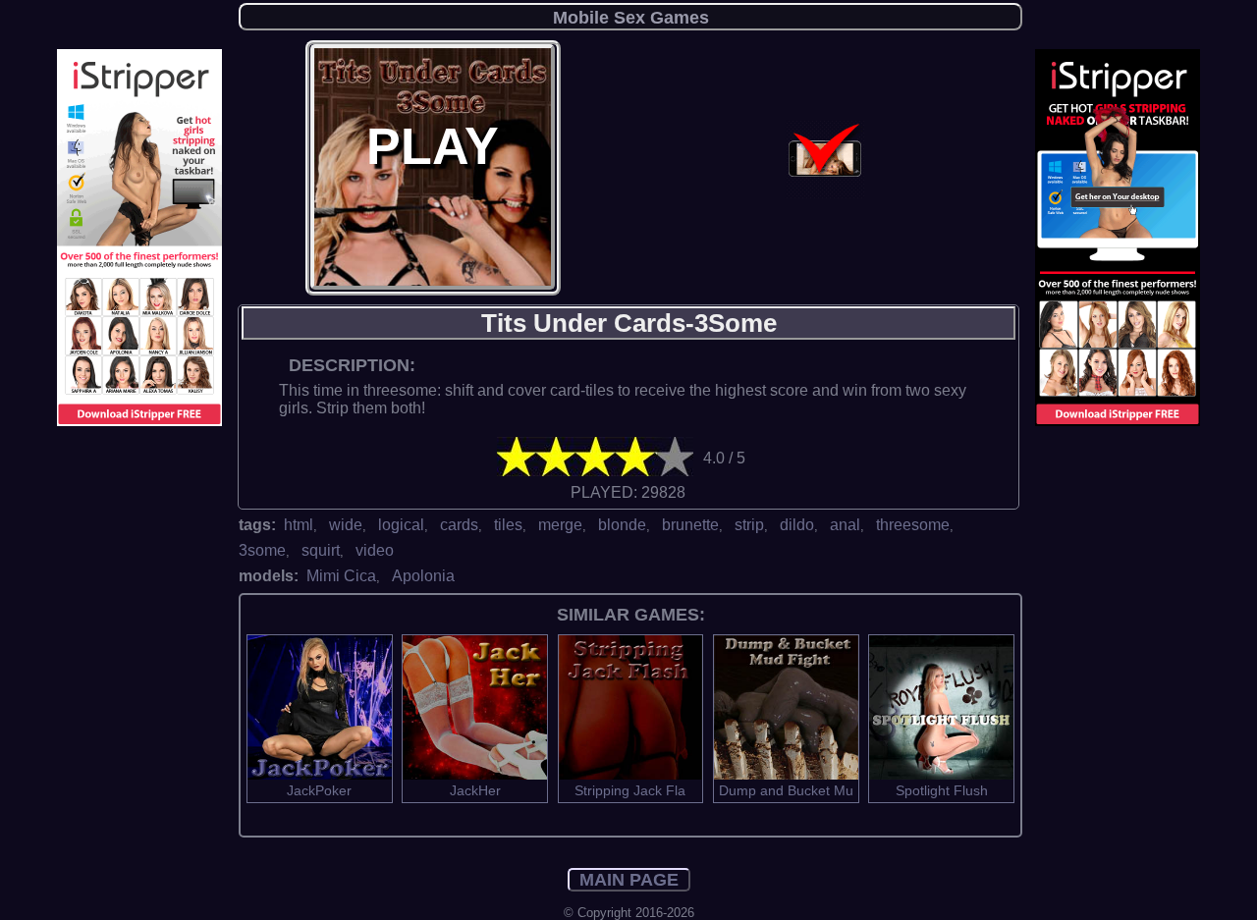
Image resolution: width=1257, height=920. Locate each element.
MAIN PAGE (629, 880)
